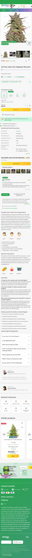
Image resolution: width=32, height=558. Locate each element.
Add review (16, 163)
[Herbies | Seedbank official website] (8, 5)
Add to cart (16, 109)
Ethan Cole (11, 372)
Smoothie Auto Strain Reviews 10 (19, 194)
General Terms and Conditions (24, 474)
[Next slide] (31, 54)
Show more (27, 204)
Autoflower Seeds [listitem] (10, 10)
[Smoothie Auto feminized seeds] (16, 28)
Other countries (7, 497)
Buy (13, 456)
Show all (28, 153)
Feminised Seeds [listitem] (3, 10)
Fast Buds (18, 131)
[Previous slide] (1, 54)
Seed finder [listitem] (17, 10)
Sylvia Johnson (12, 388)
